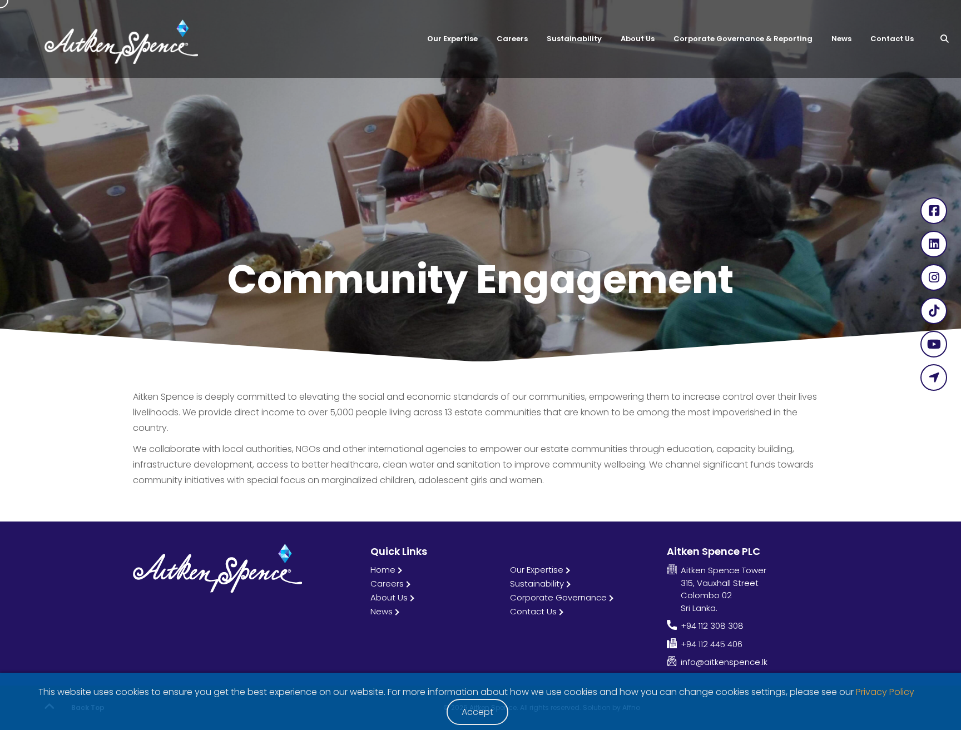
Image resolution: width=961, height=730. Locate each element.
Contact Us (533, 611)
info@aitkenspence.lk (724, 662)
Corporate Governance (558, 597)
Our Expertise (536, 569)
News (381, 611)
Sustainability (537, 583)
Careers (387, 583)
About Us (389, 597)
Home (382, 569)
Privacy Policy (885, 692)
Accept (477, 712)
